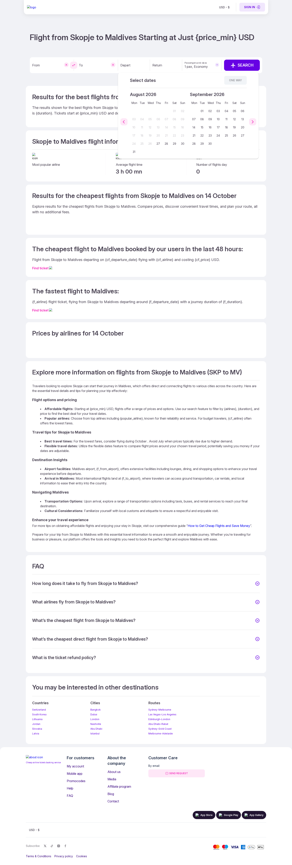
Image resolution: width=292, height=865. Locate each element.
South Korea (39, 714)
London (94, 719)
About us (114, 772)
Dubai (93, 714)
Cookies (81, 856)
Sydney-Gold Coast (160, 728)
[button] (146, 583)
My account (75, 766)
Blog (110, 794)
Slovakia (37, 728)
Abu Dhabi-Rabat (158, 723)
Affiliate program (119, 786)
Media (111, 779)
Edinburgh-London (159, 719)
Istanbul (95, 733)
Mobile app (74, 774)
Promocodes (76, 781)
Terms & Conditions (38, 856)
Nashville (95, 723)
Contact (113, 801)
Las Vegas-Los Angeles (162, 714)
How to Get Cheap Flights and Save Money (219, 526)
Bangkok (95, 709)
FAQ (70, 796)
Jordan (36, 723)
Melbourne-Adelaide (160, 733)
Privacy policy (63, 856)
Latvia (35, 733)
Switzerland (39, 709)
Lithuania (37, 719)
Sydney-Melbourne (159, 709)
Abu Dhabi (96, 728)
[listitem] (224, 7)
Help (70, 788)
